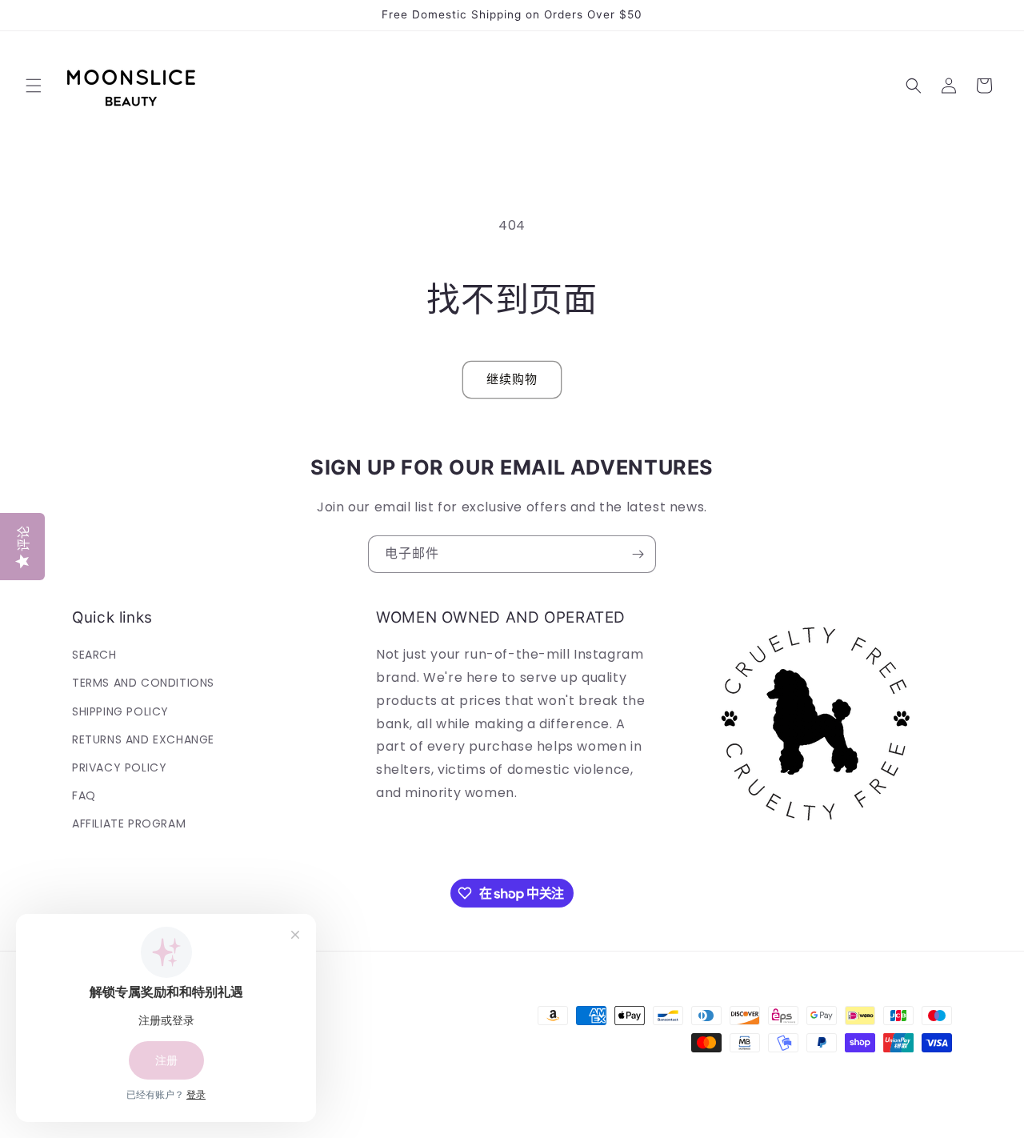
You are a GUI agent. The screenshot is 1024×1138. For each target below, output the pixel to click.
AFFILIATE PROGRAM (129, 824)
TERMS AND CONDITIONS (143, 683)
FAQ (84, 795)
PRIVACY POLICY (119, 767)
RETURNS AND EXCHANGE (143, 739)
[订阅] (637, 554)
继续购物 (512, 379)
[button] (33, 85)
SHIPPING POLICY (120, 711)
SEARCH (94, 655)
